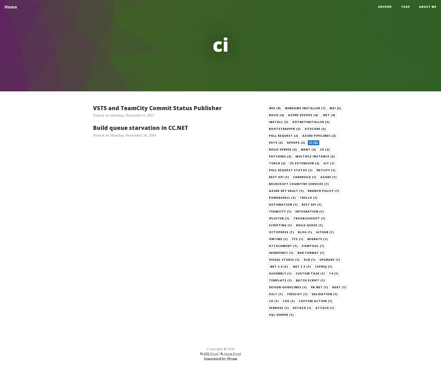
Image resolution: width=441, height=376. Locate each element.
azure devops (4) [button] (303, 115)
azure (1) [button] (328, 177)
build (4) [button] (276, 115)
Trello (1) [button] (309, 198)
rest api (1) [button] (279, 177)
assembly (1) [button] (280, 273)
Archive (385, 7)
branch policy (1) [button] (323, 191)
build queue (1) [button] (309, 225)
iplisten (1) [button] (279, 218)
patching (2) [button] (280, 156)
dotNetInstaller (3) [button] (311, 122)
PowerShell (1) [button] (282, 198)
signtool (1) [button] (313, 246)
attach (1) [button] (324, 308)
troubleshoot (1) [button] (309, 218)
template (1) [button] (280, 280)
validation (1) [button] (325, 294)
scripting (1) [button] (280, 225)
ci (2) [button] (313, 143)
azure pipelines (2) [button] (319, 136)
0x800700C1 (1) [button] (281, 253)
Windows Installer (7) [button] (305, 108)
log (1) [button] (289, 301)
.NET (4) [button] (328, 115)
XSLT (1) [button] (276, 294)
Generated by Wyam (220, 358)
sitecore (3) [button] (315, 129)
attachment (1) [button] (283, 246)
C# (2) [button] (325, 150)
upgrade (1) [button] (329, 260)
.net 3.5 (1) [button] (301, 267)
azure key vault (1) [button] (286, 191)
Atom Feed (232, 354)
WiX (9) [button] (275, 108)
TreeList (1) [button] (297, 294)
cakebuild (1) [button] (305, 177)
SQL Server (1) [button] (281, 315)
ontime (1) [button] (278, 239)
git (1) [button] (329, 163)
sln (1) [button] (310, 260)
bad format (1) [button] (311, 253)
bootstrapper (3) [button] (285, 129)
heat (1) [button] (339, 287)
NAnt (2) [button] (308, 150)
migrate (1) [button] (317, 239)
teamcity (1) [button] (280, 211)
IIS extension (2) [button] (304, 163)
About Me (427, 7)
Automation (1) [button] (283, 205)
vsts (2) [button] (276, 143)
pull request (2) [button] (283, 136)
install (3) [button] (278, 122)
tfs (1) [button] (297, 239)
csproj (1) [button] (323, 267)
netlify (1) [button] (326, 170)
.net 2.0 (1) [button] (278, 267)
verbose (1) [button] (279, 308)
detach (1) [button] (302, 308)
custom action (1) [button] (315, 301)
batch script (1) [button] (310, 280)
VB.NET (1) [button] (319, 287)
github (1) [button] (325, 232)
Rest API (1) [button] (312, 205)
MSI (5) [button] (335, 108)
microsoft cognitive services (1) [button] (299, 184)
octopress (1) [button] (281, 232)
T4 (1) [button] (334, 273)
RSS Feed (210, 354)
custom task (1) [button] (310, 273)
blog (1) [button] (305, 232)
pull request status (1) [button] (291, 170)
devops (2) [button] (296, 143)
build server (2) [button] (283, 150)
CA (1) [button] (274, 301)
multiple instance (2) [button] (315, 156)
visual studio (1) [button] (284, 260)
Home (11, 7)
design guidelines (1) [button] (288, 287)
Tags (405, 7)
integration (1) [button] (309, 211)
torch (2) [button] (277, 163)
